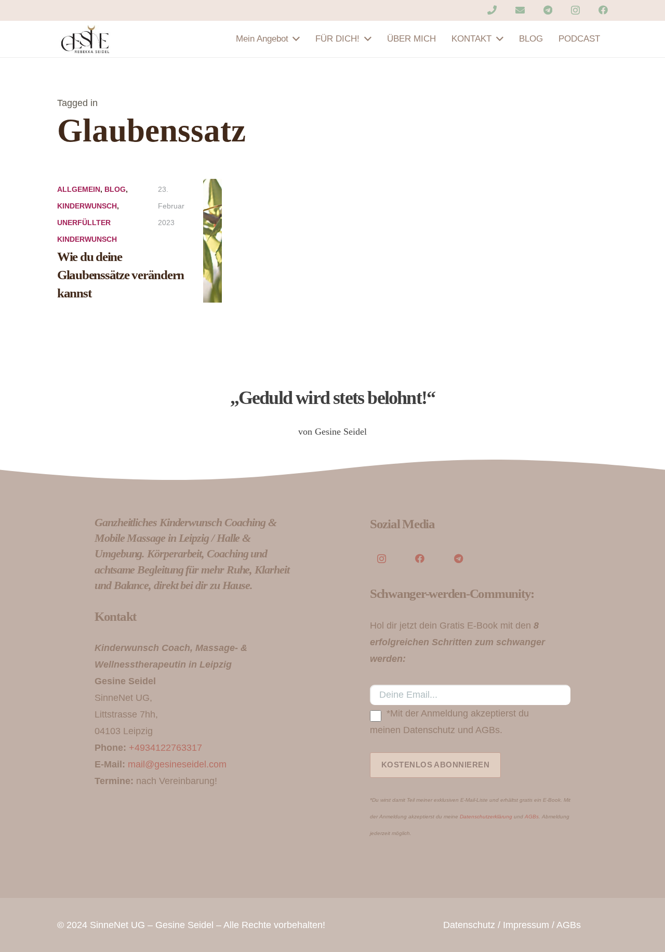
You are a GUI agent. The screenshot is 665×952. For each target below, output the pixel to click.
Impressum (526, 925)
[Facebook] (603, 10)
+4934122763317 (165, 747)
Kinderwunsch (87, 206)
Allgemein (78, 189)
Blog (115, 189)
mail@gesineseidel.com (177, 764)
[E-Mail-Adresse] (520, 10)
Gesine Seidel (184, 925)
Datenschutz (469, 925)
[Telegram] (547, 10)
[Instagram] (575, 10)
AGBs (532, 816)
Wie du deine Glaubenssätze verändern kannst (120, 275)
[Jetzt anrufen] (492, 10)
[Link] (85, 39)
